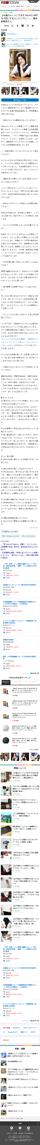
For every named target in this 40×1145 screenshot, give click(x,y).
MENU (32, 1)
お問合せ (9, 1133)
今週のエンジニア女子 (11, 531)
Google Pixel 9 (12, 1032)
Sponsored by (26, 673)
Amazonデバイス (6, 682)
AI (4, 1032)
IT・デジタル (12, 6)
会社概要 (21, 1133)
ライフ (36, 6)
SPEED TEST (19, 6)
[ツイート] (12, 26)
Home (12, 1129)
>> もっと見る (33, 749)
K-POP (33, 1032)
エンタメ (28, 6)
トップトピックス (29, 536)
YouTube (28, 1129)
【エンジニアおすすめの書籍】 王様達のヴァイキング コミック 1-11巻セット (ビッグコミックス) (19, 342)
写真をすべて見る (21, 100)
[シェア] (17, 26)
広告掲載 (15, 1133)
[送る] (23, 26)
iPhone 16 (16, 1028)
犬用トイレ (34, 682)
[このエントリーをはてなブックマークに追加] (33, 26)
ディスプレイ (24, 682)
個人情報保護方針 (29, 1133)
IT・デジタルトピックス (11, 536)
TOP (20, 1123)
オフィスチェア (15, 682)
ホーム (4, 6)
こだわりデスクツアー (30, 1028)
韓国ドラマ (24, 1032)
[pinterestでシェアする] (28, 26)
